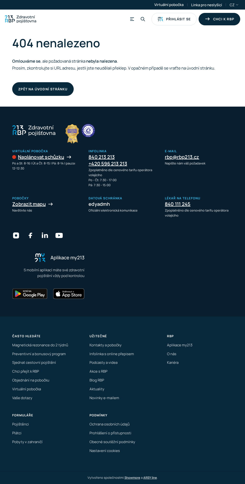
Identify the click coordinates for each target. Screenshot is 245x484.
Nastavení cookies (104, 450)
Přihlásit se (178, 19)
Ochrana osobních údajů (109, 424)
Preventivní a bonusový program (39, 353)
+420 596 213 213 (108, 163)
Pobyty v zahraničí (27, 441)
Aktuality (96, 389)
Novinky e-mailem (104, 397)
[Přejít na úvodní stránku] (20, 19)
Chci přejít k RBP (25, 371)
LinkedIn (45, 235)
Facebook (30, 235)
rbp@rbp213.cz (182, 157)
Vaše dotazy (22, 397)
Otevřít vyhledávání (143, 19)
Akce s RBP (98, 371)
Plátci (17, 432)
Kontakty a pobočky (105, 345)
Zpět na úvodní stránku (42, 89)
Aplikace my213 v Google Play (30, 293)
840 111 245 (177, 204)
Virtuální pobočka (169, 4)
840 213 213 (102, 157)
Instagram (16, 235)
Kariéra (172, 362)
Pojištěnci (20, 424)
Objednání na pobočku (30, 380)
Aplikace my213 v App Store (68, 293)
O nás (171, 353)
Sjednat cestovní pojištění (34, 362)
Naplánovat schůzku (41, 157)
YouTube (59, 235)
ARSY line (150, 477)
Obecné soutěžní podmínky (112, 441)
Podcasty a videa (103, 362)
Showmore (132, 477)
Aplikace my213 (179, 345)
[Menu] (131, 19)
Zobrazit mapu (29, 204)
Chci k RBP (223, 19)
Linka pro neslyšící (206, 4)
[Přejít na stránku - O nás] (88, 130)
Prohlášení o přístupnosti (110, 432)
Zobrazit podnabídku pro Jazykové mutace (237, 5)
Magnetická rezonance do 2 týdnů (40, 345)
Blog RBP (96, 380)
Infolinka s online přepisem (111, 353)
